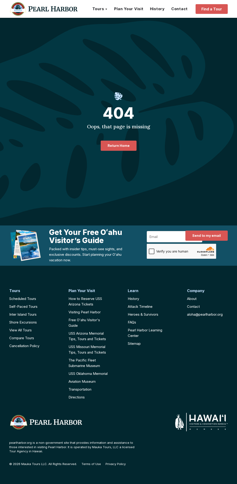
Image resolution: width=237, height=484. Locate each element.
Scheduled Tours (22, 298)
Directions (77, 397)
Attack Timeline (140, 306)
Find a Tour (211, 9)
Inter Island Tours (23, 314)
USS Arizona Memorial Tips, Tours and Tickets (87, 336)
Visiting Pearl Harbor (85, 312)
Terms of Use (91, 464)
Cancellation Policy (24, 346)
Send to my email (206, 235)
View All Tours (20, 330)
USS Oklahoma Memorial (88, 373)
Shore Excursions (23, 322)
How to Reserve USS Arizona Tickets (85, 301)
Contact (193, 306)
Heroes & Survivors (143, 314)
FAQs (132, 322)
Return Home (119, 146)
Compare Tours (21, 338)
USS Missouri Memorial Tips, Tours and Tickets (87, 350)
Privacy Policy (116, 464)
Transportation (80, 389)
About (191, 298)
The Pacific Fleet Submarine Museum (84, 363)
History (133, 298)
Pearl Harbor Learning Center (145, 333)
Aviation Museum (82, 381)
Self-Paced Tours (23, 306)
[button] (100, 9)
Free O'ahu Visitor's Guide (84, 323)
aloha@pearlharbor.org (205, 314)
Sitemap (134, 343)
